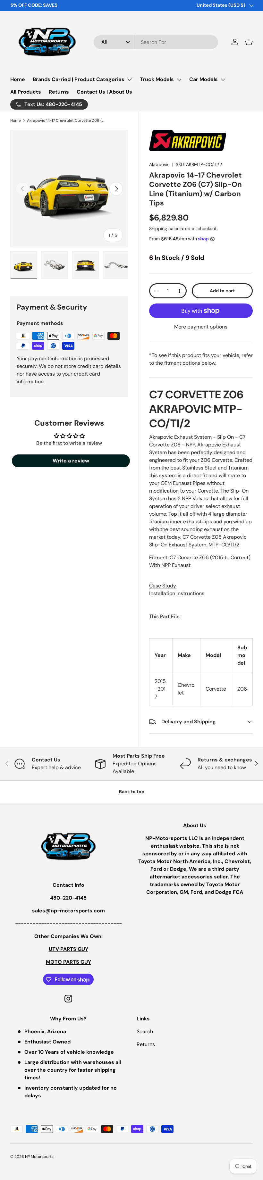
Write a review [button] (71, 460)
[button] (249, 42)
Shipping (158, 228)
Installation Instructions (176, 593)
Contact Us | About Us (104, 91)
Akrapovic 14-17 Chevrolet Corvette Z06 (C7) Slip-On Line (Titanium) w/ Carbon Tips (65, 120)
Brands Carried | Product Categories (78, 79)
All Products (25, 91)
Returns (59, 91)
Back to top (131, 791)
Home (17, 79)
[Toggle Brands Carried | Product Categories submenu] (129, 79)
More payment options (200, 326)
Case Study (162, 585)
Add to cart (222, 291)
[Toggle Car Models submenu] (223, 79)
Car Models (203, 79)
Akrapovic (159, 164)
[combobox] (156, 42)
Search (145, 1031)
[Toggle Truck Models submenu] (179, 79)
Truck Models (157, 79)
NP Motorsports (39, 1156)
